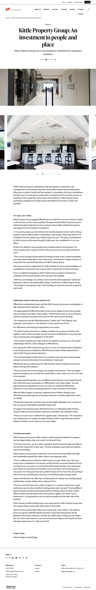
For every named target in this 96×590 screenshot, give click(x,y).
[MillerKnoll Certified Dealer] (11, 587)
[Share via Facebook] (49, 59)
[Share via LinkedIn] (55, 59)
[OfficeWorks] (14, 9)
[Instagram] (20, 558)
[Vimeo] (26, 557)
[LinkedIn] (13, 558)
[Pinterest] (23, 558)
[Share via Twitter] (52, 59)
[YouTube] (16, 558)
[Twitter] (6, 558)
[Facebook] (9, 558)
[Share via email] (46, 59)
